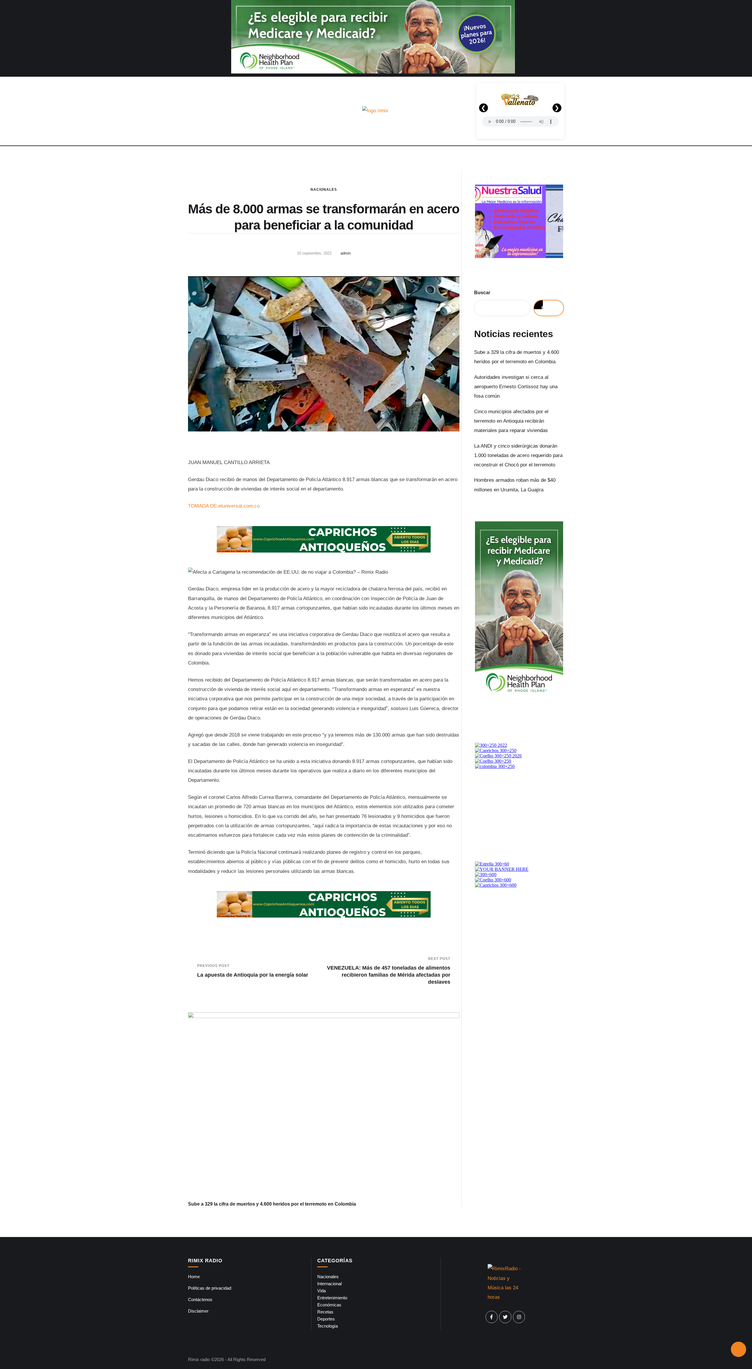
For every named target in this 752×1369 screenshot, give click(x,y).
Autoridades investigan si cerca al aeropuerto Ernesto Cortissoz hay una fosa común (516, 386)
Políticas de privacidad (209, 1288)
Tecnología (327, 1325)
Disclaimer (198, 1310)
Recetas (325, 1311)
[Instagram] (519, 1317)
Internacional (329, 1283)
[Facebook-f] (492, 1317)
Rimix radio (199, 1359)
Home (194, 1276)
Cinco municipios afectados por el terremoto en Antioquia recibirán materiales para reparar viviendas (511, 421)
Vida (321, 1290)
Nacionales (323, 190)
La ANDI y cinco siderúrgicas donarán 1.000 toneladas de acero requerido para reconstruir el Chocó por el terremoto (518, 455)
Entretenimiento (332, 1297)
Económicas (329, 1304)
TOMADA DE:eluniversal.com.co (224, 506)
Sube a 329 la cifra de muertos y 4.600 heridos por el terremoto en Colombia (272, 1203)
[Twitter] (505, 1317)
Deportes (326, 1318)
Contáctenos (200, 1299)
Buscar (482, 292)
